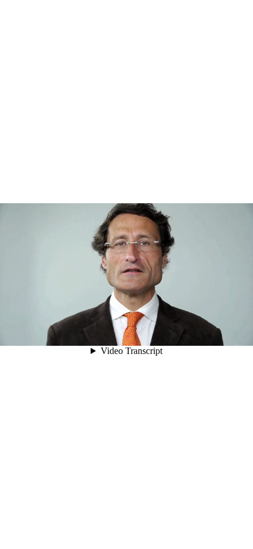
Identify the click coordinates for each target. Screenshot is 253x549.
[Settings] (171, 332)
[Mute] (154, 332)
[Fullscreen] (220, 332)
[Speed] (187, 332)
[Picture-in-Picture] (204, 332)
